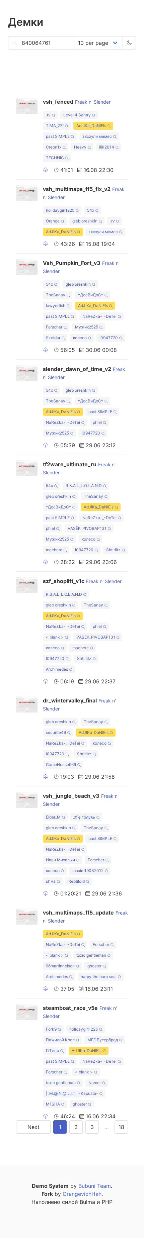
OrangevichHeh (82, 1194)
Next (33, 1127)
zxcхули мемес (97, 136)
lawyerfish (55, 305)
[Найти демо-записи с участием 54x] (97, 211)
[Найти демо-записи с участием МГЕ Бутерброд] (121, 1041)
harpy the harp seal (99, 976)
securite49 (56, 732)
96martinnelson (60, 965)
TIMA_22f (55, 125)
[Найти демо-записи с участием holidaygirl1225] (77, 211)
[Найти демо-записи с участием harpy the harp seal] (119, 977)
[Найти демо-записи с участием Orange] (62, 222)
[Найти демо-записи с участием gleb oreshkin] (100, 222)
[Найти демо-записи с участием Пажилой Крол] (77, 1041)
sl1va (51, 881)
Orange (53, 220)
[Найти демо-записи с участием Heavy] (89, 148)
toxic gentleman (91, 955)
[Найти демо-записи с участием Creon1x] (64, 148)
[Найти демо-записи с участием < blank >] (66, 638)
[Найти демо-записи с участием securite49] (69, 733)
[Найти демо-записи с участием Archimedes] (71, 670)
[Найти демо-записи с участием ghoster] (104, 967)
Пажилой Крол (60, 1039)
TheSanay (55, 294)
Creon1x (53, 147)
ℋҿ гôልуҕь (84, 817)
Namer (94, 1082)
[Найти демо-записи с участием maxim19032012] (106, 871)
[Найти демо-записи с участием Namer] (103, 1083)
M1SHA (53, 1104)
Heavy (80, 147)
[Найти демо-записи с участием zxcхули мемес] (115, 137)
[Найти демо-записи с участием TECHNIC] (67, 159)
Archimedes (57, 669)
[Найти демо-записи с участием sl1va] (58, 882)
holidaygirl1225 (60, 210)
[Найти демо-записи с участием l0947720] (121, 339)
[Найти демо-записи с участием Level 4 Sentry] (93, 116)
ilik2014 (106, 147)
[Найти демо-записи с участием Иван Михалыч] (78, 861)
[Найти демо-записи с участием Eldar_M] (63, 818)
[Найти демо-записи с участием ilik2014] (117, 148)
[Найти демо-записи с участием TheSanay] (68, 296)
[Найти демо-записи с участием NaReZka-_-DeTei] (119, 317)
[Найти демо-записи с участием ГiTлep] (62, 1051)
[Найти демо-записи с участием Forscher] (65, 328)
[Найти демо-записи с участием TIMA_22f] (66, 126)
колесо (80, 337)
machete (54, 549)
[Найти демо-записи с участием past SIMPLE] (72, 137)
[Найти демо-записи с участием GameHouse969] (79, 765)
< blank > (55, 637)
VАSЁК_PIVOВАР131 (87, 528)
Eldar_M (53, 817)
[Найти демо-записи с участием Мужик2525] (101, 328)
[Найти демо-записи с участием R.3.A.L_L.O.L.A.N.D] (104, 486)
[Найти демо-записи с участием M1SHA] (63, 1105)
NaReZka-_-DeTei (99, 316)
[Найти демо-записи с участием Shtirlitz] (123, 551)
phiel (97, 422)
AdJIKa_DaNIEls (91, 125)
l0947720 (108, 337)
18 (121, 1127)
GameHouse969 (61, 764)
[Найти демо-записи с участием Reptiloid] (87, 882)
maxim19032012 (87, 870)
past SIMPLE (58, 136)
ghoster (94, 965)
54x (90, 210)
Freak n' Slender (93, 102)
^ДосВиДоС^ (90, 294)
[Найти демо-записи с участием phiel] (104, 423)
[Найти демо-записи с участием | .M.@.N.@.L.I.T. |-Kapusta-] (101, 1094)
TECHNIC (55, 157)
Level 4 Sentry (77, 114)
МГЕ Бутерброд (102, 1039)
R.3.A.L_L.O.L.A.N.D (84, 485)
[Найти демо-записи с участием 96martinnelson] (77, 967)
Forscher (54, 326)
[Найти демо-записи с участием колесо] (89, 339)
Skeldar (53, 337)
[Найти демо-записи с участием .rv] (53, 116)
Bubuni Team (94, 1185)
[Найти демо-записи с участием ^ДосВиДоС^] (106, 296)
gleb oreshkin (84, 220)
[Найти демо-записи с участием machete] (65, 551)
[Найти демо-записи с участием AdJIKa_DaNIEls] (109, 126)
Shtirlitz (113, 549)
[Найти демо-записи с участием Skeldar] (63, 339)
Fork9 (51, 1029)
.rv (48, 114)
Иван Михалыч (60, 859)
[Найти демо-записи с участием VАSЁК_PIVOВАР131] (109, 529)
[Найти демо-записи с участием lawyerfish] (68, 306)
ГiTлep (52, 1050)
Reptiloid (76, 881)
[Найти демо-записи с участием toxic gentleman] (109, 956)
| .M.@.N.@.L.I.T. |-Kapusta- (72, 1093)
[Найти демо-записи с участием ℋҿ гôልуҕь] (98, 818)
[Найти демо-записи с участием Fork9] (59, 1030)
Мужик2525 (86, 326)
